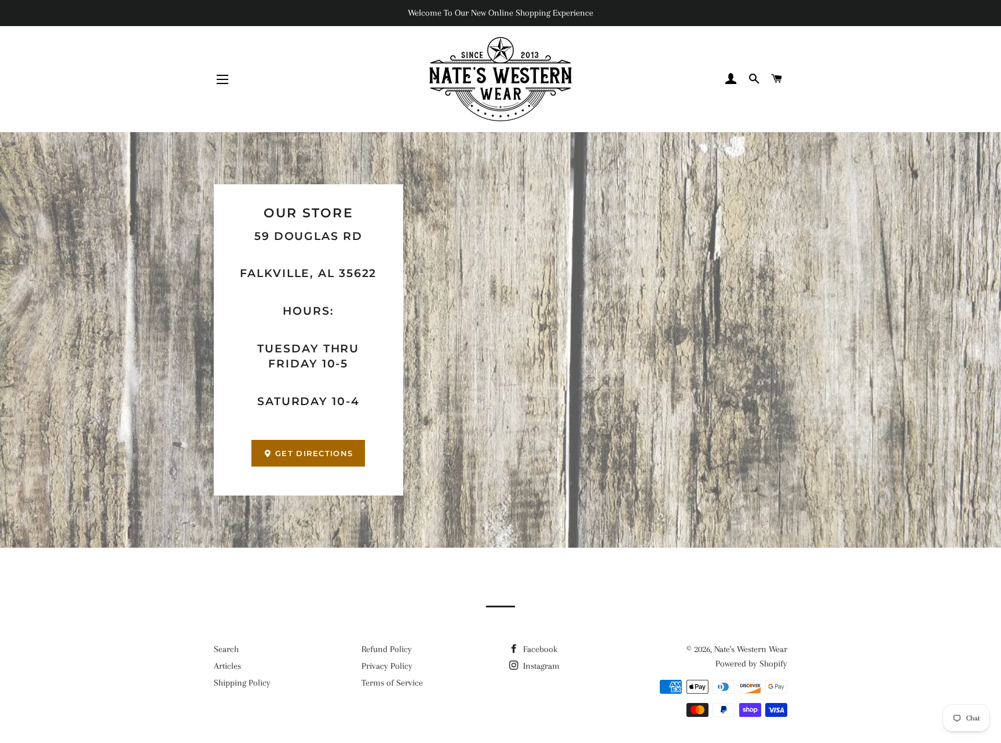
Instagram (540, 666)
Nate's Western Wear (750, 649)
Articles (227, 666)
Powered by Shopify (751, 663)
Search (226, 649)
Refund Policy (386, 649)
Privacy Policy (386, 666)
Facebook (539, 649)
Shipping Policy (242, 683)
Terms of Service (392, 683)
